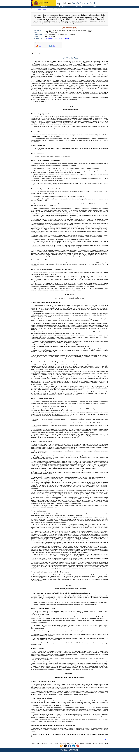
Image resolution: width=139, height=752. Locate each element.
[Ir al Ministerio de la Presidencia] (43, 3)
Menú (94, 6)
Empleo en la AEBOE (103, 743)
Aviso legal (56, 743)
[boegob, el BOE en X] (65, 746)
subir (105, 740)
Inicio (39, 9)
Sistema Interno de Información (84, 743)
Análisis (40, 53)
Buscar (44, 9)
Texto (33, 53)
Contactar (33, 743)
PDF (40, 46)
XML (54, 46)
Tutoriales (95, 743)
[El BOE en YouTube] (77, 746)
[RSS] (61, 746)
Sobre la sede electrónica (42, 743)
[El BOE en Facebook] (69, 746)
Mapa (51, 743)
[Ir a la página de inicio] (76, 3)
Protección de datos (71, 743)
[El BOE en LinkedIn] (73, 746)
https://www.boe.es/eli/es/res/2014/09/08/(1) (56, 38)
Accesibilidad (63, 743)
